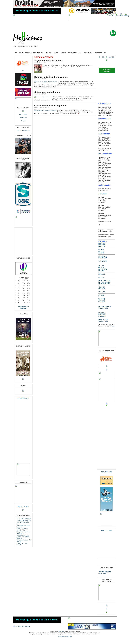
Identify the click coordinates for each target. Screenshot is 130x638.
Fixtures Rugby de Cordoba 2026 (104, 307)
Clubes (56, 53)
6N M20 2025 (102, 269)
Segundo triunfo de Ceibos (48, 60)
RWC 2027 (101, 316)
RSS (105, 53)
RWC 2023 (101, 314)
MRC (15, 53)
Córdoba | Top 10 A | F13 (24, 520)
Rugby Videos (97, 50)
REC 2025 (101, 274)
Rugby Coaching (60, 50)
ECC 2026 (101, 246)
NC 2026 (101, 295)
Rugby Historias (72, 50)
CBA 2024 (101, 298)
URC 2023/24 (102, 256)
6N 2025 (101, 267)
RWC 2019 (101, 313)
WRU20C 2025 (103, 319)
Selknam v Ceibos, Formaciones (51, 77)
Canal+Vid (48, 53)
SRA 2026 (101, 292)
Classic (63, 53)
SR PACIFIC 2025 (104, 282)
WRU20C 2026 (103, 321)
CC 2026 (101, 253)
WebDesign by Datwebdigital (65, 636)
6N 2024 (101, 266)
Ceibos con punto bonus (47, 92)
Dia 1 (21, 114)
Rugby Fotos (72, 53)
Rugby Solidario (84, 50)
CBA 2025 (101, 300)
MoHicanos (61, 631)
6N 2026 (101, 271)
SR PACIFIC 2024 (104, 280)
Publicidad (87, 53)
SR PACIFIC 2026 (104, 284)
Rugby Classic (48, 50)
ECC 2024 (101, 243)
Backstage (23, 117)
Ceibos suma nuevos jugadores (50, 105)
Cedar (21, 53)
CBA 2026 (101, 301)
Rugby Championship (34, 50)
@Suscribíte (97, 53)
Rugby (23, 50)
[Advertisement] (68, 25)
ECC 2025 (101, 245)
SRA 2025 (101, 288)
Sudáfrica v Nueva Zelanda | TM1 (22, 529)
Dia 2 (25, 114)
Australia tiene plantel (23, 535)
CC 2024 (101, 250)
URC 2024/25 (102, 258)
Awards (23, 121)
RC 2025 (101, 277)
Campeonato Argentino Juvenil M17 (23, 532)
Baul (80, 53)
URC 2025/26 (102, 261)
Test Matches (38, 53)
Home (16, 50)
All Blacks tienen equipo (24, 518)
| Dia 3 (27, 130)
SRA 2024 (101, 287)
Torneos (28, 53)
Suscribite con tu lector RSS (104, 572)
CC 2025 (101, 251)
